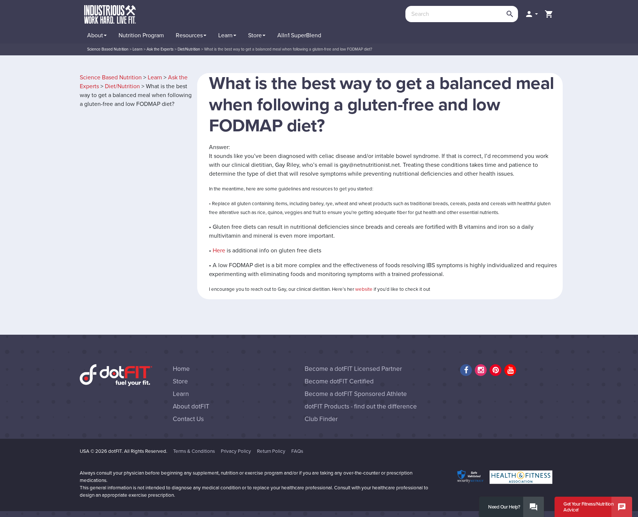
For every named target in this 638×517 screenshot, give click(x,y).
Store (180, 381)
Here (219, 250)
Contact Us (188, 419)
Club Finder (321, 419)
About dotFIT (191, 406)
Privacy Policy (236, 451)
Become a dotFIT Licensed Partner (353, 369)
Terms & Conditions (194, 451)
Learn (155, 77)
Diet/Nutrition (122, 86)
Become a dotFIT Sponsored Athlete (356, 394)
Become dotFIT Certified (339, 381)
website (364, 289)
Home (181, 369)
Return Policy (271, 451)
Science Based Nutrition (111, 77)
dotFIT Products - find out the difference (361, 406)
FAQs (297, 451)
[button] (531, 14)
